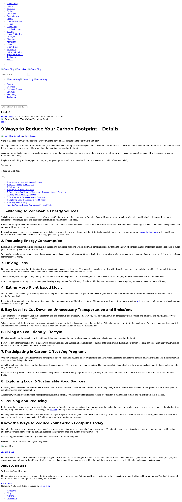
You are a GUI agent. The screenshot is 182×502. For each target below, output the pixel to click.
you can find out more (148, 232)
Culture (10, 11)
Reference (11, 49)
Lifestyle (11, 36)
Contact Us (12, 498)
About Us (11, 491)
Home (4, 116)
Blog (9, 493)
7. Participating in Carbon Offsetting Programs (26, 197)
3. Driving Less (13, 187)
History (10, 31)
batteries (53, 409)
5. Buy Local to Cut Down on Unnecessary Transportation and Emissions (36, 192)
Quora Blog (12, 47)
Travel (10, 59)
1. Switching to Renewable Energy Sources (24, 182)
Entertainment (13, 16)
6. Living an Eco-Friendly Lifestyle (21, 195)
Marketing (11, 42)
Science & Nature (15, 52)
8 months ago (30, 136)
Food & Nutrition (14, 21)
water (138, 301)
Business (11, 8)
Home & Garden (14, 34)
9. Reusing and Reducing (17, 202)
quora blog (18, 136)
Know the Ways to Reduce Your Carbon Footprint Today (29, 205)
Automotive (12, 3)
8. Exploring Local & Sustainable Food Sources (26, 200)
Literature (11, 39)
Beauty (10, 6)
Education (11, 13)
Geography (12, 26)
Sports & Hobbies (15, 54)
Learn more (6, 483)
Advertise (11, 496)
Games (10, 24)
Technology (12, 57)
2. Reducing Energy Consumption (20, 184)
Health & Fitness (14, 29)
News (9, 44)
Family (10, 19)
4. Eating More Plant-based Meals (20, 189)
